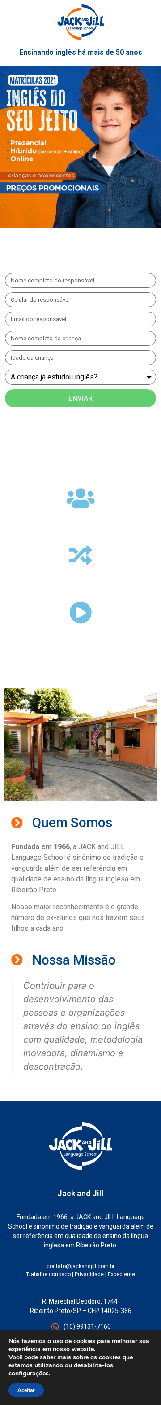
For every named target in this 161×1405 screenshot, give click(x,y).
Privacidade (89, 1274)
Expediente (121, 1274)
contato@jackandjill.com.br (80, 1266)
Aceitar (26, 1390)
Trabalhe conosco (48, 1274)
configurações (28, 1374)
